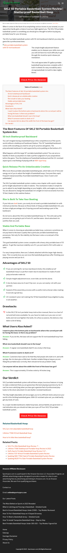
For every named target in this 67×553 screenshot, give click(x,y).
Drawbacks (9, 106)
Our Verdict (9, 123)
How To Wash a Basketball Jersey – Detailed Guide (21, 517)
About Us (6, 543)
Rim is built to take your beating (19, 99)
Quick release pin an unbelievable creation (22, 96)
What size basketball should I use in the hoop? (24, 116)
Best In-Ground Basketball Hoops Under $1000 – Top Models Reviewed (29, 510)
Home (5, 529)
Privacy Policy (8, 539)
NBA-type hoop (40, 161)
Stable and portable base (16, 101)
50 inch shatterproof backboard (19, 94)
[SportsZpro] (11, 3)
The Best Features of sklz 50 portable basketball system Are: (26, 91)
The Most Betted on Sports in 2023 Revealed (19, 504)
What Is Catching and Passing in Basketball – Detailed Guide (24, 507)
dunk (15, 203)
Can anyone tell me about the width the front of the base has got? (31, 121)
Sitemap (6, 533)
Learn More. (55, 23)
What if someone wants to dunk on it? (21, 118)
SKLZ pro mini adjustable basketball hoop (18, 429)
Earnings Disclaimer (10, 536)
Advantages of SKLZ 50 (13, 104)
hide (40, 87)
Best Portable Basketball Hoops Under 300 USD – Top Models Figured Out (30, 523)
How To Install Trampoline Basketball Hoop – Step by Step (24, 520)
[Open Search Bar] (59, 3)
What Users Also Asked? (13, 108)
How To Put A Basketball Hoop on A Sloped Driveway (22, 513)
